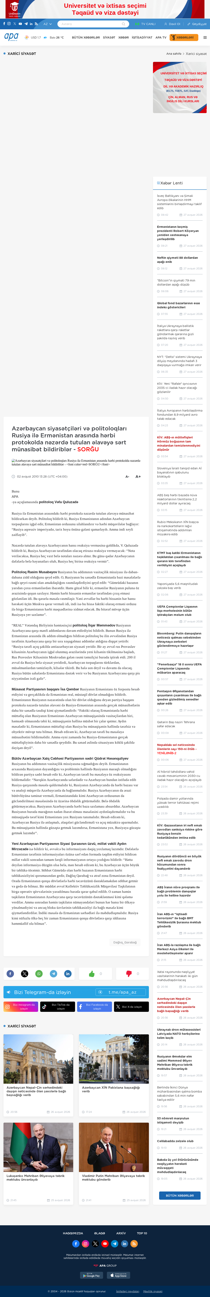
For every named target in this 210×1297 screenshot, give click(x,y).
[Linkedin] (31, 24)
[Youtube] (20, 24)
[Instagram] (9, 24)
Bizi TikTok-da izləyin (61, 1006)
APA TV (161, 37)
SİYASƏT (109, 37)
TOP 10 (142, 1233)
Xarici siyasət (196, 54)
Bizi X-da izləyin (132, 1006)
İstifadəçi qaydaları (127, 1291)
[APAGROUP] (105, 1266)
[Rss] (36, 24)
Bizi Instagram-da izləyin (24, 1006)
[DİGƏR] (204, 37)
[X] (14, 24)
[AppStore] (118, 1276)
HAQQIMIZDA (73, 1233)
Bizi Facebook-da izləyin (97, 1006)
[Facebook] (4, 24)
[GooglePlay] (91, 1276)
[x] (95, 1244)
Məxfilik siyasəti (152, 1291)
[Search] (123, 24)
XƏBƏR (123, 37)
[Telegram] (26, 24)
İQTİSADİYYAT (142, 37)
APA (15, 497)
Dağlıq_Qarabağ (125, 942)
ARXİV (121, 1233)
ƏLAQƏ (99, 1233)
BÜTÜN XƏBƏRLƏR (86, 37)
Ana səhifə (173, 53)
